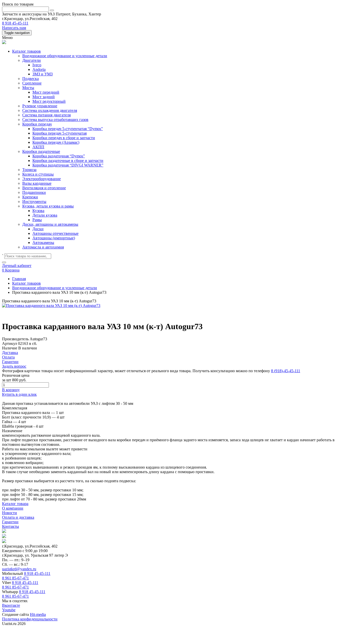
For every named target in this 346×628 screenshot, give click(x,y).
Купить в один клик (19, 394)
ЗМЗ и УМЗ (42, 74)
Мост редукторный (49, 101)
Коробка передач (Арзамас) (55, 142)
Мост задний (43, 97)
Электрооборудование (41, 179)
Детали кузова (44, 215)
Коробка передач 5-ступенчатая (59, 133)
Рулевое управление (39, 106)
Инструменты (34, 201)
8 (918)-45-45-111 (285, 371)
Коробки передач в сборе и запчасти (63, 138)
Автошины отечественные (55, 233)
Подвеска (30, 78)
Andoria (39, 69)
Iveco (36, 65)
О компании (12, 508)
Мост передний (45, 92)
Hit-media (38, 614)
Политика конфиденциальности (29, 619)
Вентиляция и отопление (44, 188)
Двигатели (31, 60)
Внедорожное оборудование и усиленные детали (64, 56)
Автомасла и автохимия (43, 247)
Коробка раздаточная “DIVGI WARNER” (67, 165)
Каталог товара (15, 503)
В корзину (11, 390)
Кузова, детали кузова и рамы (48, 206)
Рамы (37, 220)
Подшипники (34, 192)
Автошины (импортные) (53, 238)
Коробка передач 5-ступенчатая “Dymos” (67, 129)
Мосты (28, 88)
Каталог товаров (26, 51)
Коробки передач (37, 124)
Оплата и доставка (18, 517)
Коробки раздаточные (41, 151)
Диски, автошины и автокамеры (50, 224)
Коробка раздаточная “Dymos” (58, 156)
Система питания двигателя (46, 115)
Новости (9, 513)
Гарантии (10, 522)
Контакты (10, 526)
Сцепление (32, 83)
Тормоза (29, 170)
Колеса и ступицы (38, 174)
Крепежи (30, 197)
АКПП (38, 147)
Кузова (38, 210)
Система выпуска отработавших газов (55, 119)
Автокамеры (43, 242)
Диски (38, 229)
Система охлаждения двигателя (49, 110)
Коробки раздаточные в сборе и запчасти (67, 160)
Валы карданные (36, 183)
